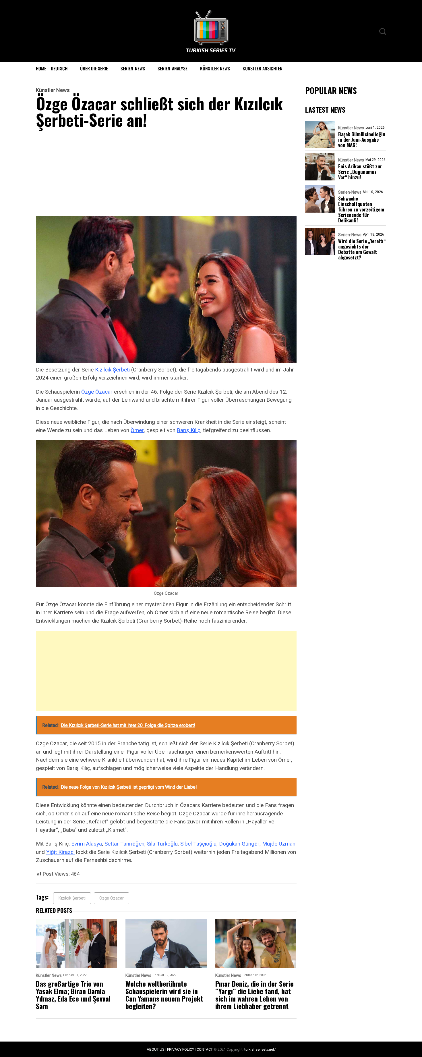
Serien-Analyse (172, 68)
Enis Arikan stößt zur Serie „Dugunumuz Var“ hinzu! (360, 171)
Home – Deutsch (51, 68)
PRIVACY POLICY (180, 1049)
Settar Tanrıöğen (124, 843)
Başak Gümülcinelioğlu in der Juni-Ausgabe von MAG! (361, 139)
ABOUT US (155, 1049)
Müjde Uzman (278, 843)
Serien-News (133, 68)
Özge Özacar (97, 391)
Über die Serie (94, 68)
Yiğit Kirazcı (60, 852)
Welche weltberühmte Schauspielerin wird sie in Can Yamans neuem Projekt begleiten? (164, 995)
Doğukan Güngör (239, 843)
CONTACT (205, 1049)
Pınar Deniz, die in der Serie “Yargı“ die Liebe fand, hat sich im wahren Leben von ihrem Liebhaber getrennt (254, 995)
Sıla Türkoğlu (162, 843)
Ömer (137, 430)
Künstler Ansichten (262, 68)
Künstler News (215, 68)
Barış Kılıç (188, 430)
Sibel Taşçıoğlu (198, 843)
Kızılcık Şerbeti (112, 369)
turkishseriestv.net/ (260, 1049)
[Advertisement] (166, 173)
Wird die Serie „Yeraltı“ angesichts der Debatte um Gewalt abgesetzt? (362, 249)
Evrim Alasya (86, 843)
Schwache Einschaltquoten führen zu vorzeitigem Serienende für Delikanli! (361, 209)
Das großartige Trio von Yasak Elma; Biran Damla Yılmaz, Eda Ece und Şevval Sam (73, 995)
